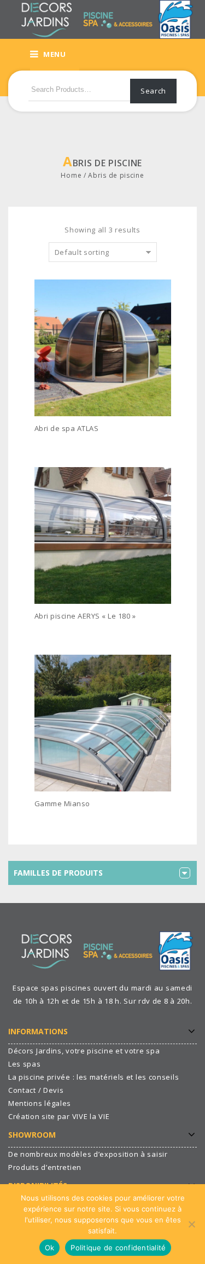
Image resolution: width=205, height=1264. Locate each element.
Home (71, 175)
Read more (60, 445)
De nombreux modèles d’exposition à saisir (88, 1154)
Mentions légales (39, 1103)
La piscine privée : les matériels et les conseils (93, 1077)
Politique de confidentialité (118, 1247)
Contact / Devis (36, 1090)
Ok (50, 1247)
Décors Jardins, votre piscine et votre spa (84, 1051)
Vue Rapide (168, 445)
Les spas (24, 1064)
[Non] (191, 1224)
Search (153, 91)
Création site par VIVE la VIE (58, 1116)
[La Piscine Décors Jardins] (102, 19)
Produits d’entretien (44, 1167)
